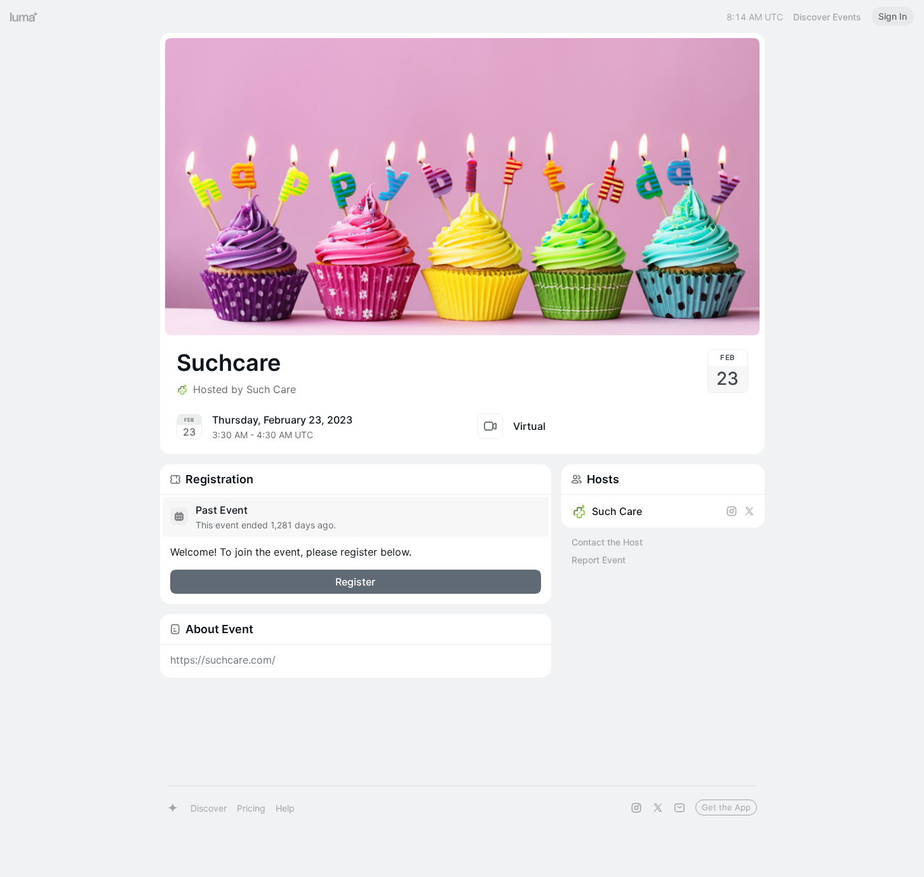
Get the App (726, 807)
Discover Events (827, 16)
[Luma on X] (658, 808)
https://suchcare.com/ (223, 659)
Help (285, 808)
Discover (209, 808)
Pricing (251, 808)
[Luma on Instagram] (636, 808)
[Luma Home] (24, 16)
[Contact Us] (679, 808)
